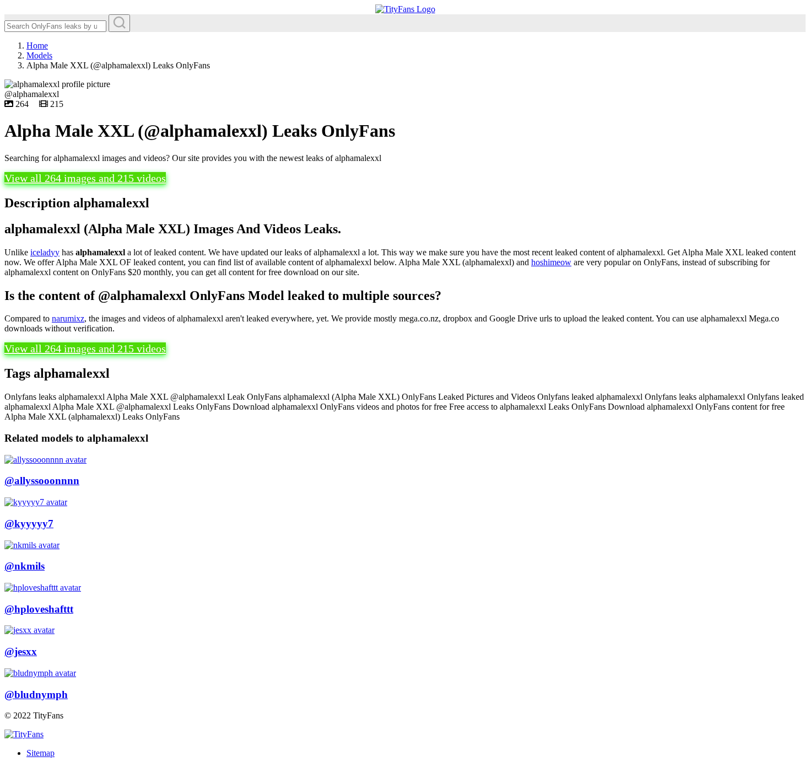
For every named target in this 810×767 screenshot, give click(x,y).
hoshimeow (551, 262)
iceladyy (45, 252)
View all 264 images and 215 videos (85, 178)
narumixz (68, 318)
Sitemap (40, 753)
